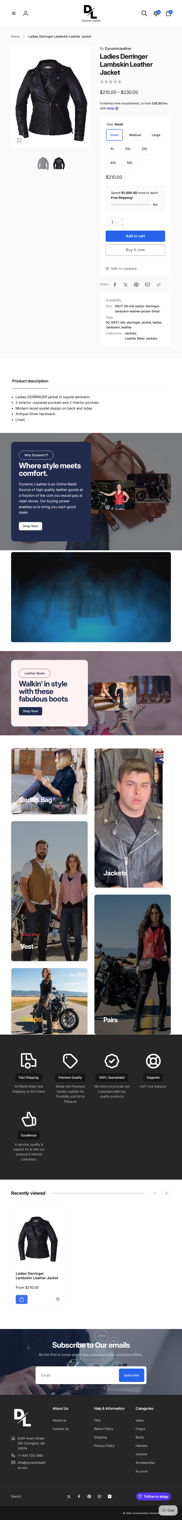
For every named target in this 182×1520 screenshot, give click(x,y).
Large (156, 135)
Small (114, 135)
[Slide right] (166, 1193)
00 (108, 322)
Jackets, (131, 333)
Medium (135, 135)
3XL (145, 149)
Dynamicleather (115, 48)
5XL (130, 163)
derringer (133, 322)
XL (112, 149)
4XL (113, 163)
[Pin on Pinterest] (136, 284)
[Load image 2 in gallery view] (59, 163)
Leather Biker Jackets (141, 338)
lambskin (113, 327)
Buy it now (135, 249)
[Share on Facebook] (115, 284)
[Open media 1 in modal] (51, 97)
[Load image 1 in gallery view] (43, 163)
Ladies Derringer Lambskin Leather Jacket (37, 1275)
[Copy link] (158, 284)
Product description (30, 381)
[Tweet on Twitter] (125, 284)
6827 (115, 322)
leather (126, 327)
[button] (14, 13)
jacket (146, 322)
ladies (157, 322)
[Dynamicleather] (22, 1427)
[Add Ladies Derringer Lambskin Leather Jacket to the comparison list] (58, 1299)
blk (123, 322)
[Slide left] (154, 1193)
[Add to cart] (22, 1299)
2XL (128, 149)
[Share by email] (147, 284)
